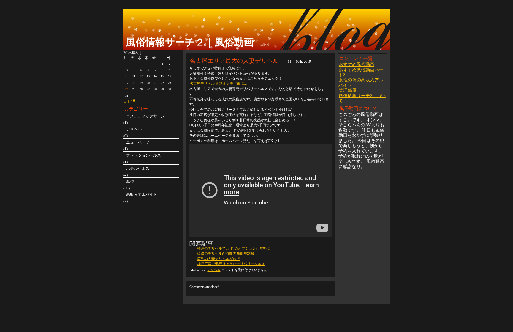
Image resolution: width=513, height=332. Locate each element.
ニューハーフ (137, 142)
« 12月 (130, 101)
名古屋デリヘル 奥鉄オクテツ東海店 (219, 83)
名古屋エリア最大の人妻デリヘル (234, 60)
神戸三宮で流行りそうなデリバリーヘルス (231, 264)
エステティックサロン (145, 116)
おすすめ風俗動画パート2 (360, 72)
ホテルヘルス (137, 168)
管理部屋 (348, 90)
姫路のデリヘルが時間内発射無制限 (225, 253)
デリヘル (213, 270)
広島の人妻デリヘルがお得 (218, 259)
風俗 (130, 181)
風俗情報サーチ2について (362, 98)
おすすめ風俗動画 (356, 64)
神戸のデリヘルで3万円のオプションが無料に (233, 248)
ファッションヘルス (143, 155)
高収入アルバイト (141, 194)
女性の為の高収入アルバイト (360, 82)
